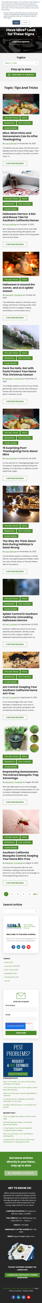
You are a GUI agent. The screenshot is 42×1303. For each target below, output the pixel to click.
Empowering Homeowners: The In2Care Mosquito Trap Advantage (21, 775)
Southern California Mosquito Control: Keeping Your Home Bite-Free (20, 856)
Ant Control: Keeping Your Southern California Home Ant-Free (20, 690)
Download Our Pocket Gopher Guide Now (22, 1275)
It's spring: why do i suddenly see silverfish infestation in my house (18, 1100)
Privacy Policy (28, 1291)
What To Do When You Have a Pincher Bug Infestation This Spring (19, 1083)
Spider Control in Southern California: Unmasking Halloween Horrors (20, 617)
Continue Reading (21, 42)
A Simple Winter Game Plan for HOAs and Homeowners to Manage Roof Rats (18, 1141)
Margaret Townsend (13, 295)
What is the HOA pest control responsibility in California (20, 1094)
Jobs (36, 1288)
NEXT (35, 894)
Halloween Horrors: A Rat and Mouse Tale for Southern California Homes (21, 217)
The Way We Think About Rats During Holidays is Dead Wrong (19, 544)
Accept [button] (16, 22)
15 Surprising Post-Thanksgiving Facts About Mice (20, 451)
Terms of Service (15, 1291)
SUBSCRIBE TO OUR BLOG (22, 75)
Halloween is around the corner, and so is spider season (19, 288)
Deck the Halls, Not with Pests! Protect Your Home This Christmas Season (19, 371)
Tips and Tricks (11, 118)
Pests (24, 118)
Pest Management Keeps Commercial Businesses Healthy (17, 1123)
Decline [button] (25, 22)
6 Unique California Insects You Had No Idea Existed (19, 1106)
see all (7, 981)
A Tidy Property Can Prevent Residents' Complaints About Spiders (17, 1129)
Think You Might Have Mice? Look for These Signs (19, 1117)
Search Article (12, 904)
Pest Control (24, 123)
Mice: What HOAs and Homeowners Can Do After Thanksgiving (20, 136)
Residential (9, 123)
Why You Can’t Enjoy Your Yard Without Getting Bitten (18, 1135)
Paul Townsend (11, 624)
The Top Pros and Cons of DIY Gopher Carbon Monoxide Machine (20, 1088)
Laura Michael (11, 143)
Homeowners (10, 128)
